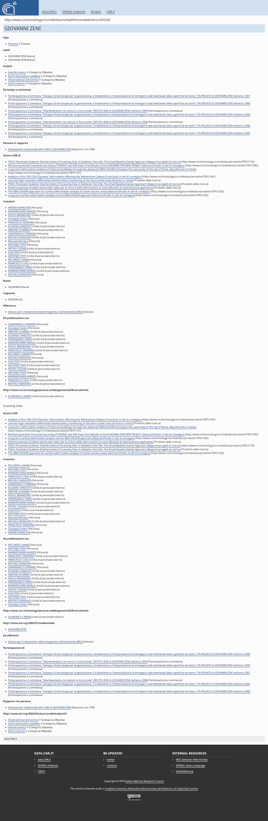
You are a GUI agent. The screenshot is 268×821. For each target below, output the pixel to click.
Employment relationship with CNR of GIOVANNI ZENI (39, 149)
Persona (13, 43)
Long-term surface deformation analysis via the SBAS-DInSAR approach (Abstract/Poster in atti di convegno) (71, 195)
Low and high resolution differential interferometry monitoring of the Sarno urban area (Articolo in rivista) (70, 180)
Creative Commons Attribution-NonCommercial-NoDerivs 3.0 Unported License (151, 788)
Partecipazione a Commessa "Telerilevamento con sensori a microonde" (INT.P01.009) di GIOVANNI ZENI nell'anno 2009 (77, 110)
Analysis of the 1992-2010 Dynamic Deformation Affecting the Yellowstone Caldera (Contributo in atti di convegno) (75, 176)
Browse (96, 11)
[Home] (19, 8)
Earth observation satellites (24, 76)
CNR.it (111, 11)
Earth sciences (16, 83)
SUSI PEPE (14, 252)
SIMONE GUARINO (19, 230)
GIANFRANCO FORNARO (22, 233)
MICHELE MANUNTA (19, 237)
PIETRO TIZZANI (17, 248)
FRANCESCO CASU (18, 263)
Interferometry (17, 72)
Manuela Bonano (18, 241)
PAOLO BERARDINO (19, 215)
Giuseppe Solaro (17, 218)
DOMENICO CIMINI (19, 396)
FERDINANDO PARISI (20, 267)
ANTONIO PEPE (17, 245)
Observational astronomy (23, 79)
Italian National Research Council (144, 781)
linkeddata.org (184, 771)
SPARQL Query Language (190, 765)
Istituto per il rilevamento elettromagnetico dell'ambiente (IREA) (45, 312)
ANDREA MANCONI (19, 207)
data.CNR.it (49, 11)
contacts (112, 765)
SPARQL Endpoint (73, 11)
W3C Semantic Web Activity (192, 759)
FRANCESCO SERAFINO (21, 222)
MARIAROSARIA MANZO (22, 211)
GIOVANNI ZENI (17, 629)
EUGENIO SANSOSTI (20, 226)
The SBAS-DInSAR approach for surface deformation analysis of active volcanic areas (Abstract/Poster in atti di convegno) (79, 191)
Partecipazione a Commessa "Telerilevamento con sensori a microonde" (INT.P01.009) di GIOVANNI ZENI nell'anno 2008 (77, 122)
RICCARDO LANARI (19, 259)
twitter (111, 759)
